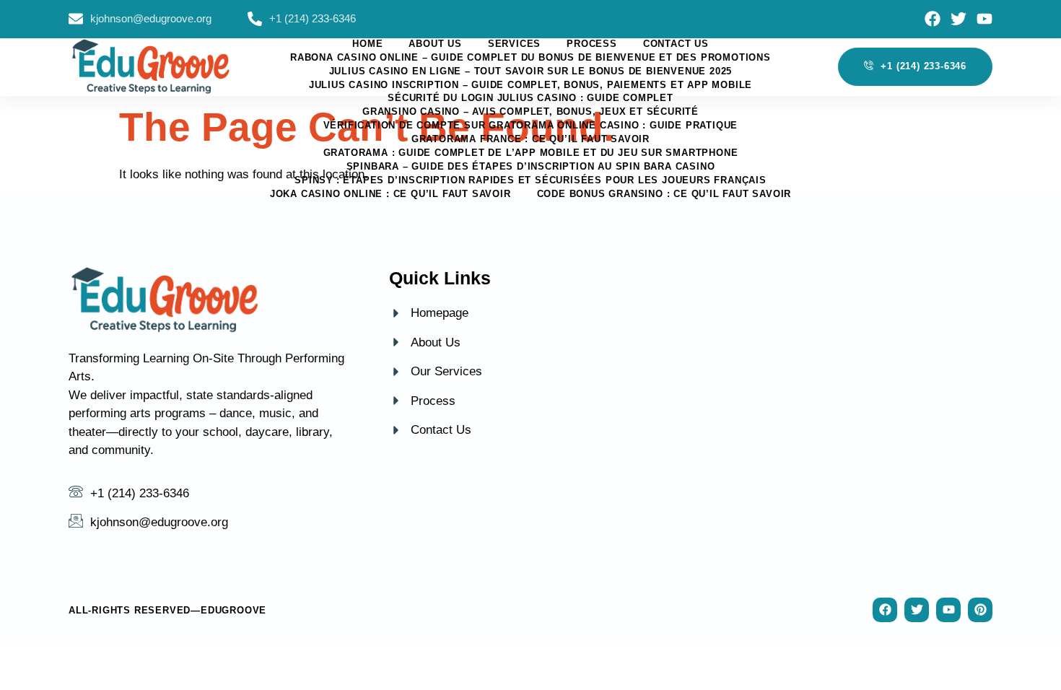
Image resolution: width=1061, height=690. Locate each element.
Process (592, 43)
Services (514, 43)
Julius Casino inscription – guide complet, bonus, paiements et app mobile (530, 84)
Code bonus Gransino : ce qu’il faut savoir (664, 193)
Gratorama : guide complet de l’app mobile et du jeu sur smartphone (530, 152)
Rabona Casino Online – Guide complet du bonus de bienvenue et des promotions (530, 57)
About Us (435, 43)
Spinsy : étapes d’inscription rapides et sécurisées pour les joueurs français (530, 180)
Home (367, 43)
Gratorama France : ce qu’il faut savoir (530, 139)
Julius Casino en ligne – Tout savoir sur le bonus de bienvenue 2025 (531, 71)
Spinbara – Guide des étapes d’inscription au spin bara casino (530, 166)
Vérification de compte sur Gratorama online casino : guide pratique (530, 125)
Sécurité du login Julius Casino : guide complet (530, 97)
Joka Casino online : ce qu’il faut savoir (390, 193)
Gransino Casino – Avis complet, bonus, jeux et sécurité (530, 111)
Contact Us (676, 43)
